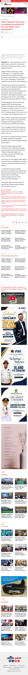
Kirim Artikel (21, 665)
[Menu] (2, 4)
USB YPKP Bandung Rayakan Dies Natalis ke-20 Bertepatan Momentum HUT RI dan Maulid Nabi (7, 615)
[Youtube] (18, 661)
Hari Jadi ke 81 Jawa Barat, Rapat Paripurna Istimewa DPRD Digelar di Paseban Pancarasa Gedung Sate (6, 569)
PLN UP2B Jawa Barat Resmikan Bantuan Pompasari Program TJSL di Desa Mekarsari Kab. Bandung (7, 539)
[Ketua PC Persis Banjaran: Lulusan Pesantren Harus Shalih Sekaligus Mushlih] (7, 637)
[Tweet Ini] (16, 222)
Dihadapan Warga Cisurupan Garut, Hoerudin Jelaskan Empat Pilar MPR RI (6, 555)
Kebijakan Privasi (7, 667)
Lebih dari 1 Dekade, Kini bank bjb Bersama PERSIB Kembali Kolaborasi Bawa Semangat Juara (7, 487)
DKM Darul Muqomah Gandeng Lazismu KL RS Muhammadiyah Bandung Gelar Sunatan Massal (13, 197)
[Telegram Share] (22, 222)
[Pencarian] (26, 4)
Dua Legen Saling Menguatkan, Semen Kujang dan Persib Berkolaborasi (6, 502)
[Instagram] (15, 661)
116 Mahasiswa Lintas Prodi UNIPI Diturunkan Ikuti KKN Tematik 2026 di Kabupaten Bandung (21, 615)
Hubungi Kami (12, 665)
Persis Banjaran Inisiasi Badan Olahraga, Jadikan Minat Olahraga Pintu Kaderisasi (21, 487)
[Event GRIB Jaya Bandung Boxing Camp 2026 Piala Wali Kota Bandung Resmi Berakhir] (21, 495)
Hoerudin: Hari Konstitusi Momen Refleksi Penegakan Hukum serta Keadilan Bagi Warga (20, 553)
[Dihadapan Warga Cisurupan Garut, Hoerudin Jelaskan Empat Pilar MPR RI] (7, 548)
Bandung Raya (4, 19)
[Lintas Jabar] (8, 4)
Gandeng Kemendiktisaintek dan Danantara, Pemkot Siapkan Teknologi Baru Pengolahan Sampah (12, 215)
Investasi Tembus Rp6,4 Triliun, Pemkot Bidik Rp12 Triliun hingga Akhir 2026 (14, 206)
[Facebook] (10, 661)
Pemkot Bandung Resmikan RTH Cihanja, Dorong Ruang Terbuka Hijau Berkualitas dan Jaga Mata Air (14, 210)
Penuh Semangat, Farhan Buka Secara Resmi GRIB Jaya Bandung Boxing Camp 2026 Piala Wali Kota (21, 516)
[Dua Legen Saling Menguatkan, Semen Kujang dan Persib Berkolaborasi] (7, 495)
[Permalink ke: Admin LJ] (2, 32)
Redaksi (6, 665)
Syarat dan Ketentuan (19, 667)
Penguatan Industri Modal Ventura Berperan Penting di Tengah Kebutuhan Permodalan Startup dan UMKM (20, 569)
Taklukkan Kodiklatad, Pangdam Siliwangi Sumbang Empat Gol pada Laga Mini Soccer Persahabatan (7, 516)
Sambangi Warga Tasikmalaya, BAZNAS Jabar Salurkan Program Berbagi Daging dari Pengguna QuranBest (21, 539)
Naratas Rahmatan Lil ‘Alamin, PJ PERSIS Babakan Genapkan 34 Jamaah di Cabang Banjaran (12, 193)
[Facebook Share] (13, 222)
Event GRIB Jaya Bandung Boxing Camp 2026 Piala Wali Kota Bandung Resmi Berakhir (21, 502)
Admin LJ (6, 31)
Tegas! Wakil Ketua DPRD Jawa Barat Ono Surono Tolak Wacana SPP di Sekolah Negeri (21, 629)
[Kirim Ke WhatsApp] (25, 222)
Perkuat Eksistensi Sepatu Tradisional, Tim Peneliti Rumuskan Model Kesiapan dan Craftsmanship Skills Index (21, 643)
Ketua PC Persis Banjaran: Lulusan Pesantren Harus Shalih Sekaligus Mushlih (7, 643)
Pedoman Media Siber (14, 669)
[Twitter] (13, 661)
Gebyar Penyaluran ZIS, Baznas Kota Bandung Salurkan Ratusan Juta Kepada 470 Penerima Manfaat (13, 202)
